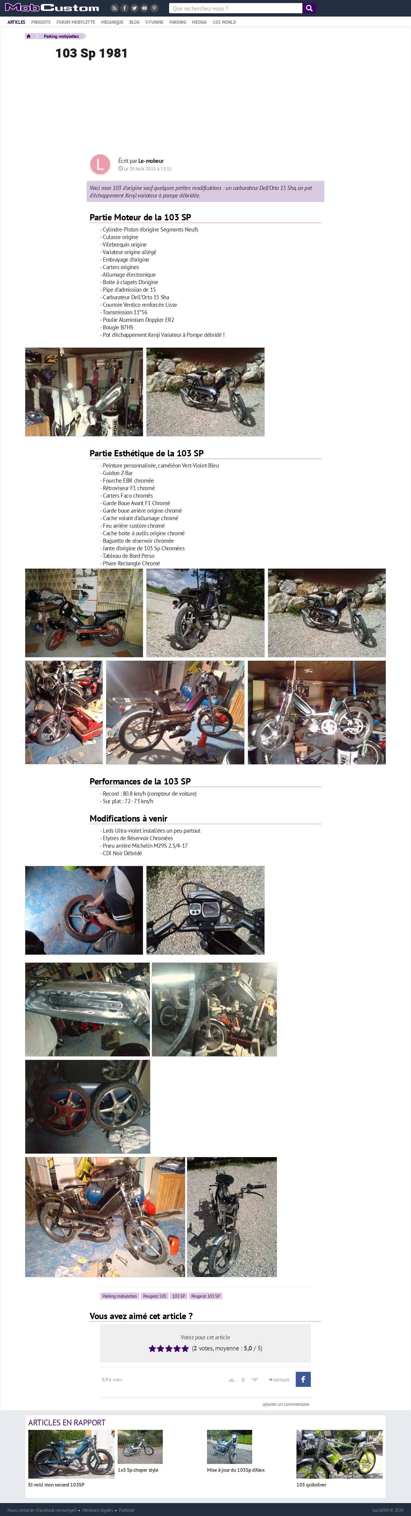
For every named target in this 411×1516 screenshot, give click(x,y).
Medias (199, 22)
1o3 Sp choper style (138, 1469)
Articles (16, 22)
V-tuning (154, 22)
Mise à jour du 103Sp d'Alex (236, 1469)
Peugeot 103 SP (205, 1296)
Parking (177, 22)
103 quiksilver (311, 1484)
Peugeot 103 (154, 1296)
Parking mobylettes (61, 36)
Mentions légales (97, 1510)
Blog (134, 22)
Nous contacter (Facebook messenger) (42, 1510)
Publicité (126, 1510)
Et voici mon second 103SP (56, 1484)
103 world (224, 22)
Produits (41, 22)
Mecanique (112, 22)
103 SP (178, 1296)
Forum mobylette (76, 22)
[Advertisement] (205, 109)
